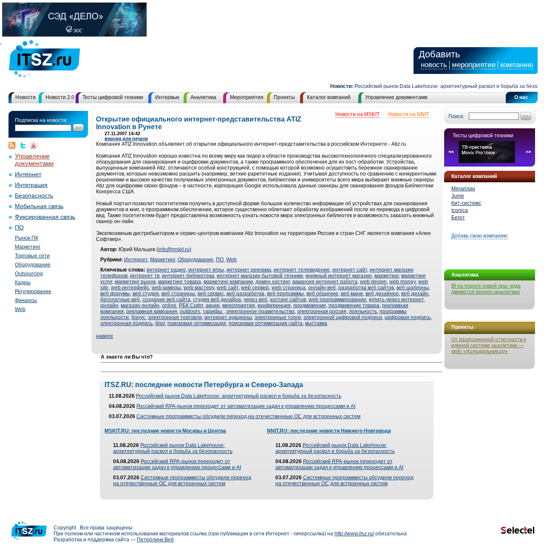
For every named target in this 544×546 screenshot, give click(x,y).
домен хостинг (272, 282)
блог (160, 323)
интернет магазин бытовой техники (260, 276)
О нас (521, 97)
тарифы (213, 311)
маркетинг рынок (135, 282)
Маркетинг (27, 247)
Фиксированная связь (45, 217)
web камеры (166, 288)
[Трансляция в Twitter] (25, 145)
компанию (516, 65)
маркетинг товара (179, 282)
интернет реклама (249, 270)
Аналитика (203, 97)
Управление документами (396, 97)
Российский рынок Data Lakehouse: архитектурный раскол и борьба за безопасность (238, 396)
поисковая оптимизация (196, 323)
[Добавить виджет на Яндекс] (34, 145)
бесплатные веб (120, 300)
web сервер (255, 288)
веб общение (322, 294)
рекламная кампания (151, 311)
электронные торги (278, 317)
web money (402, 282)
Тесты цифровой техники (112, 97)
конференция (274, 305)
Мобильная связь (39, 206)
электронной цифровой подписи (342, 317)
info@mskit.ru (174, 249)
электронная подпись (126, 323)
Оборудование (33, 265)
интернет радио (166, 270)
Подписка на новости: (41, 120)
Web (20, 309)
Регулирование (33, 291)
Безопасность (34, 195)
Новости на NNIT (408, 114)
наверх (104, 336)
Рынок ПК (26, 238)
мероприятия (238, 305)
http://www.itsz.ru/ (354, 534)
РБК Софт (191, 305)
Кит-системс (466, 203)
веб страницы (178, 294)
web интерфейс (130, 288)
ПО (19, 227)
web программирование (337, 300)
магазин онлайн (140, 305)
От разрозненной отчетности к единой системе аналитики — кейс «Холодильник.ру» (488, 345)
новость (434, 65)
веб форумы (115, 294)
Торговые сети (32, 256)
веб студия (146, 294)
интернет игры (206, 270)
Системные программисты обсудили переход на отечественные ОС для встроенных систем (248, 416)
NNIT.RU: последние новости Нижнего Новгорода (329, 431)
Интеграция (31, 185)
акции (213, 305)
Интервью (167, 97)
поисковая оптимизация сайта (266, 323)
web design (373, 282)
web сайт (227, 288)
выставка (316, 323)
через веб (255, 300)
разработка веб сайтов (366, 288)
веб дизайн (414, 294)
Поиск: (456, 116)
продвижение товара (354, 305)
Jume (457, 196)
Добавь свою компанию (479, 236)
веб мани (352, 294)
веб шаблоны (413, 288)
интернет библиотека (188, 276)
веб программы (285, 294)
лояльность (363, 311)
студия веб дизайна (217, 300)
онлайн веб (322, 288)
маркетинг (386, 276)
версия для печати (126, 138)
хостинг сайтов (288, 300)
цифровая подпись (408, 317)
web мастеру (199, 288)
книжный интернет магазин (339, 276)
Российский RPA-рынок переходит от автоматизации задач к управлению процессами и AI (245, 406)
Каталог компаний (329, 97)
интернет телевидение (302, 270)
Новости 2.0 (59, 97)
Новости (25, 97)
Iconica (459, 210)
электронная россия (321, 311)
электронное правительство (260, 311)
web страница (289, 288)
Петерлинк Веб (155, 540)
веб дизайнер (382, 294)
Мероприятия (247, 97)
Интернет (28, 174)
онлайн (109, 305)
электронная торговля (175, 317)
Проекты (284, 97)
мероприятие (474, 65)
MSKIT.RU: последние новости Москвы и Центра (165, 431)
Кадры (23, 283)
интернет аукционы (228, 317)
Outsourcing (29, 274)
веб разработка (245, 294)
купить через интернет (396, 300)
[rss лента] (14, 145)
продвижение (309, 305)
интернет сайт (349, 270)
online (169, 305)
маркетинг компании (228, 282)
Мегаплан (463, 189)
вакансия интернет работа (324, 282)
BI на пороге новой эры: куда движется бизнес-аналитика (486, 289)
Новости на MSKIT (357, 114)
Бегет (458, 218)
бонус (138, 317)
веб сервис (211, 294)
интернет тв (144, 276)
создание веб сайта (166, 300)
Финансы (26, 300)
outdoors (190, 311)
